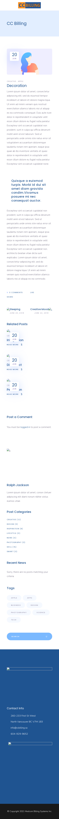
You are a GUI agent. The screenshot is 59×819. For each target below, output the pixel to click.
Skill (9, 547)
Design (10, 524)
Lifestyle (11, 533)
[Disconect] (8, 356)
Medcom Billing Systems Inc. (38, 811)
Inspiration (13, 528)
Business (16, 605)
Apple (21, 81)
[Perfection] (8, 381)
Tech (13, 620)
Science (41, 612)
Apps (29, 598)
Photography (14, 542)
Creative (11, 81)
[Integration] (8, 331)
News (10, 538)
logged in (25, 427)
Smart (10, 551)
